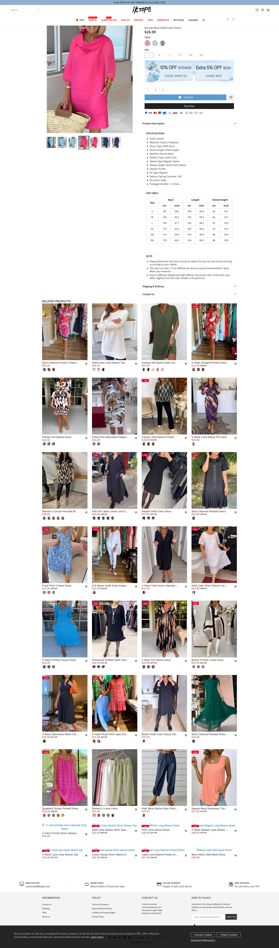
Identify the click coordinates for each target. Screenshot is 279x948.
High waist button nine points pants (160, 808)
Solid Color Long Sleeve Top (108, 363)
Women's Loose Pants (105, 808)
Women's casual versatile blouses (60, 511)
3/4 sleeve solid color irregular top (110, 585)
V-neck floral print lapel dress (110, 734)
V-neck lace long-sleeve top (60, 904)
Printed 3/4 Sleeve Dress (56, 437)
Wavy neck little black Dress (208, 904)
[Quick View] (85, 364)
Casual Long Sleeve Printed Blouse (160, 437)
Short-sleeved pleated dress (209, 511)
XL (180, 55)
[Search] (38, 9)
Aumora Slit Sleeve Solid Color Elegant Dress (160, 363)
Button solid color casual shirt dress (160, 734)
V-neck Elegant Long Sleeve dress (210, 830)
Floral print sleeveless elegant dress (110, 437)
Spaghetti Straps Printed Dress (60, 808)
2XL (190, 55)
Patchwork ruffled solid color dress (110, 660)
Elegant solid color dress (156, 511)
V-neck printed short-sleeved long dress (60, 883)
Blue (163, 43)
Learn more (97, 937)
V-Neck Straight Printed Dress (209, 363)
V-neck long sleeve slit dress (209, 437)
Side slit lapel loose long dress (110, 511)
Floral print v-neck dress (56, 585)
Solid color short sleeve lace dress (210, 585)
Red (147, 43)
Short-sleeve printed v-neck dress (60, 363)
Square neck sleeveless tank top (210, 808)
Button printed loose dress (208, 660)
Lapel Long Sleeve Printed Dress (160, 904)
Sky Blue (155, 43)
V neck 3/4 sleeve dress (156, 660)
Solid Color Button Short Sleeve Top (110, 830)
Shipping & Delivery (153, 286)
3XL (201, 55)
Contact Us (148, 294)
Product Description (153, 123)
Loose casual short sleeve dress (110, 904)
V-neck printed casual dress (59, 660)
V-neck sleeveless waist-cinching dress (60, 734)
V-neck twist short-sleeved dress (160, 585)
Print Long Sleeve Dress (156, 830)
